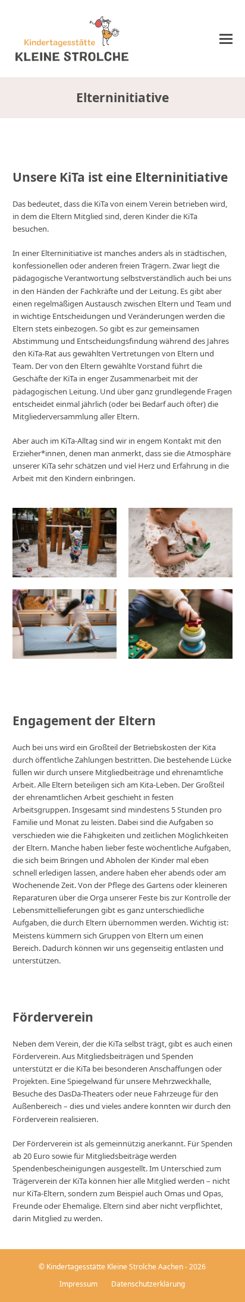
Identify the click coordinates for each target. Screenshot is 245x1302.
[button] (226, 39)
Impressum (78, 1284)
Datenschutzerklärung (148, 1284)
